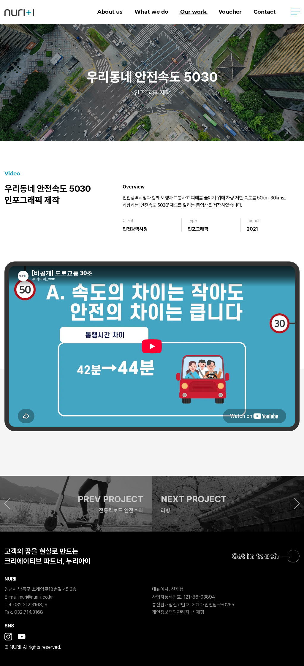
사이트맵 (295, 11)
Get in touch (255, 556)
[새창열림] (8, 636)
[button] (76, 504)
